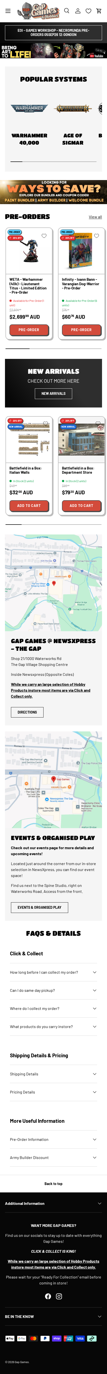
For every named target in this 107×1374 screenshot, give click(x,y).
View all (95, 216)
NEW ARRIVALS (53, 393)
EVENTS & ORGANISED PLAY (39, 907)
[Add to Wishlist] (44, 236)
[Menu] (7, 10)
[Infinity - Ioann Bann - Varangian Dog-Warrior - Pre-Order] (81, 251)
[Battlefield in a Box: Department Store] (81, 440)
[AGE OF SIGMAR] (73, 109)
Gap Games (22, 1362)
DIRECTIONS (27, 712)
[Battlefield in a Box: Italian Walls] (29, 440)
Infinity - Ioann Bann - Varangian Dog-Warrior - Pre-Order (80, 283)
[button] (99, 10)
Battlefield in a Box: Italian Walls (25, 470)
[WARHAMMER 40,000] (29, 109)
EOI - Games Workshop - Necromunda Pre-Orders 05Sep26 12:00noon (53, 32)
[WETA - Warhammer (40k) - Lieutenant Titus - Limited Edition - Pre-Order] (29, 251)
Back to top (53, 1184)
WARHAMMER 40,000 (29, 139)
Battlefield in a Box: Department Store (78, 470)
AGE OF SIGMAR (72, 139)
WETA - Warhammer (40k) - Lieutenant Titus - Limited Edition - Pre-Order (28, 285)
